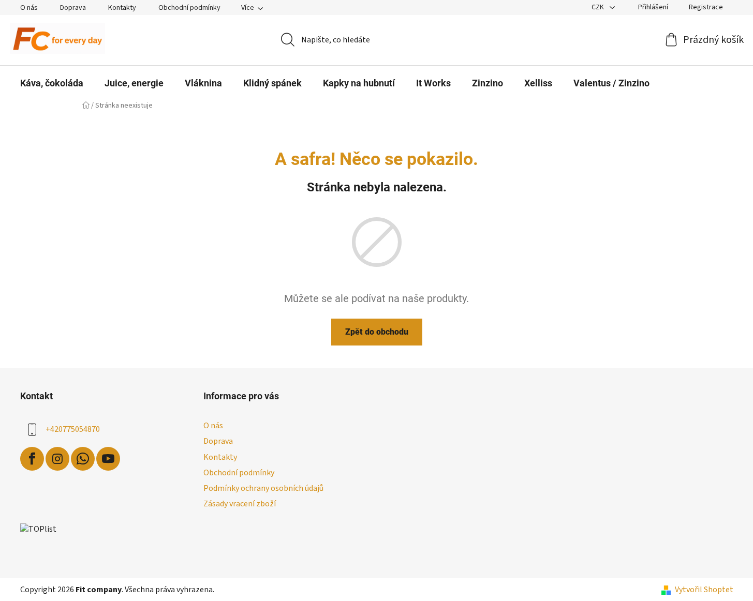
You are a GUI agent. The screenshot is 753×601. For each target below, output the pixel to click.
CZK (599, 7)
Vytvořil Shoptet (704, 589)
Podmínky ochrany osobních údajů (263, 488)
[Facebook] (32, 459)
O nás (29, 8)
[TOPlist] (38, 529)
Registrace (706, 7)
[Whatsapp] (83, 459)
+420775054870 (73, 429)
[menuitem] (52, 83)
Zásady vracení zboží (239, 503)
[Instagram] (57, 459)
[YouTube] (108, 459)
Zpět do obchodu (376, 332)
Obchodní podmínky (189, 8)
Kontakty (122, 8)
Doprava (73, 8)
